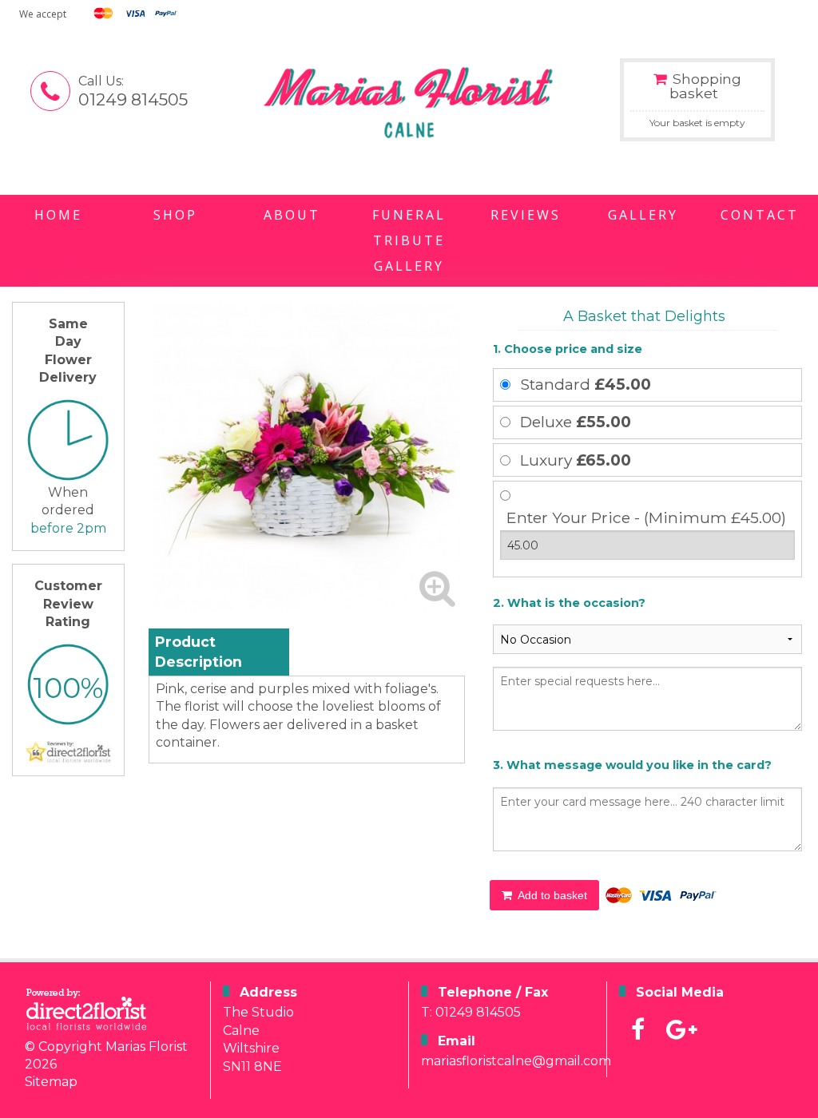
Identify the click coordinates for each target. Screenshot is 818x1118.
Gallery (643, 215)
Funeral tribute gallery (409, 240)
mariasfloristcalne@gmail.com (516, 1060)
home (58, 215)
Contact (760, 215)
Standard (585, 384)
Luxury (575, 460)
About (292, 215)
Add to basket (551, 895)
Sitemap (51, 1081)
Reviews (525, 215)
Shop (175, 215)
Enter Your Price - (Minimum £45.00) (646, 517)
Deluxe (575, 421)
